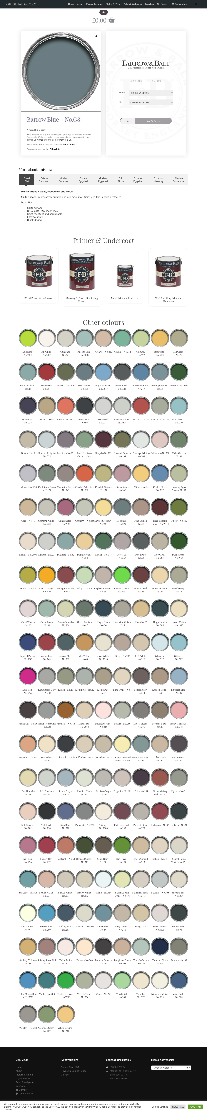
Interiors (20, 1086)
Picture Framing (24, 1074)
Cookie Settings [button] (160, 1106)
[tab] (26, 179)
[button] (103, 12)
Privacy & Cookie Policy (73, 1070)
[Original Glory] (21, 4)
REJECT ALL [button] (178, 1107)
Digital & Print (23, 1078)
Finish (122, 92)
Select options (28, 340)
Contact (23, 1089)
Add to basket (153, 121)
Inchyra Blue (65, 139)
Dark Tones (69, 144)
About (19, 1070)
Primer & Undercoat (103, 240)
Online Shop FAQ (70, 1067)
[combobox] (171, 1067)
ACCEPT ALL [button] (195, 1107)
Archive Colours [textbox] (170, 1067)
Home (19, 1067)
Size (121, 102)
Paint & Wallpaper (25, 1082)
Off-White (55, 149)
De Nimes (38, 139)
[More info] (196, 4)
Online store (26, 1093)
